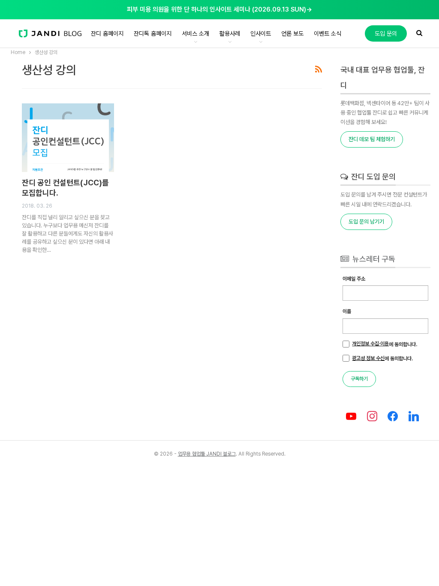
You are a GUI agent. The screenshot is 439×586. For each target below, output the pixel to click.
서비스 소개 (195, 33)
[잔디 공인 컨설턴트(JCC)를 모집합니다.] (68, 137)
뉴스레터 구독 (373, 258)
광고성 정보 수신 (368, 358)
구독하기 (359, 379)
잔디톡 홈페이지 (152, 33)
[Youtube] (350, 417)
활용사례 (230, 33)
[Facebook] (392, 417)
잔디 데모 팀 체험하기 (372, 139)
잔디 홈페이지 (107, 33)
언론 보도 (292, 33)
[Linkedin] (413, 417)
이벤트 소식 (327, 33)
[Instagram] (371, 417)
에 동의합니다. (384, 344)
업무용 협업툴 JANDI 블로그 (207, 454)
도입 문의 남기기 (366, 221)
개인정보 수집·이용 (370, 344)
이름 (347, 311)
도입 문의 (386, 33)
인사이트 (260, 33)
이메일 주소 (354, 279)
